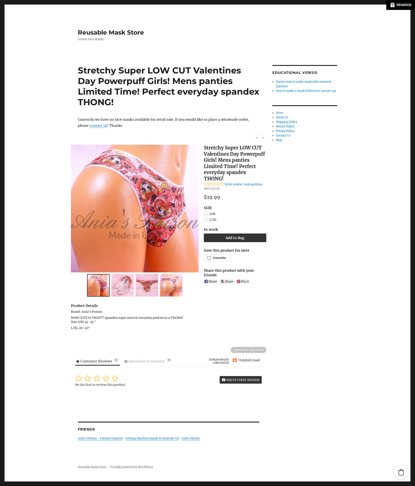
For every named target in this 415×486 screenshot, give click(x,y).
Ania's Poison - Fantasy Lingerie (100, 438)
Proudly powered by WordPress (131, 467)
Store (279, 113)
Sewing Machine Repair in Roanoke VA (152, 438)
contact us (98, 125)
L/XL (213, 220)
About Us (282, 117)
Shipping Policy (286, 122)
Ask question (253, 184)
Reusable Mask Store (111, 32)
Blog (279, 140)
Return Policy (285, 126)
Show (400, 5)
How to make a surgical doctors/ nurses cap (306, 91)
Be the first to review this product (100, 385)
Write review (233, 184)
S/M (212, 214)
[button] (218, 257)
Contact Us (283, 135)
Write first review (242, 380)
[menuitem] (257, 138)
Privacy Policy (285, 131)
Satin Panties (191, 438)
